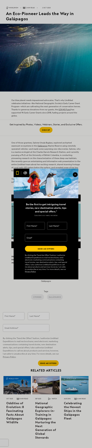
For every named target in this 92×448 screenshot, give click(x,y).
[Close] (75, 174)
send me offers (46, 249)
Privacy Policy (30, 271)
